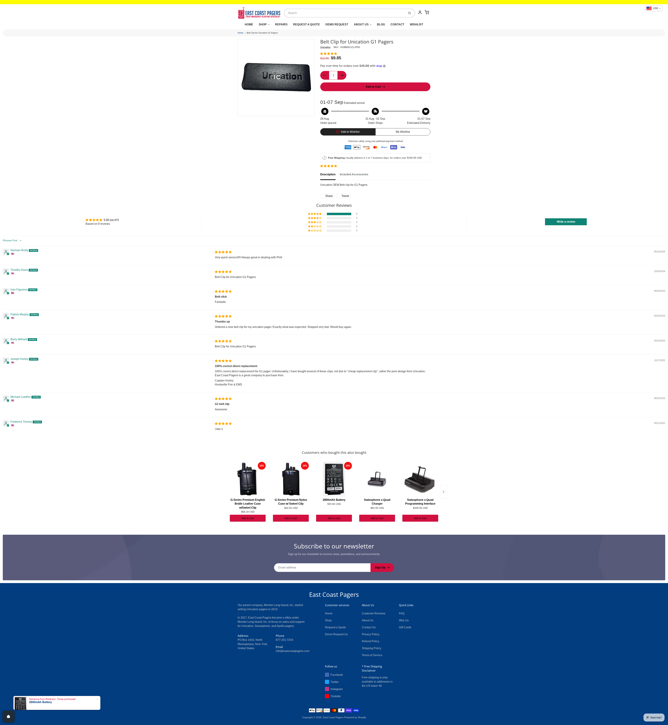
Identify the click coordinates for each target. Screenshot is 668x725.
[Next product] (443, 492)
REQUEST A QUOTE (306, 24)
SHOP (263, 24)
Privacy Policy (370, 634)
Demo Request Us (336, 634)
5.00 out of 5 (111, 219)
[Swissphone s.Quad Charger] (377, 479)
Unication (325, 47)
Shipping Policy (371, 648)
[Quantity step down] (324, 75)
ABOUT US (361, 24)
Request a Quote (335, 627)
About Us (367, 620)
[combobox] (344, 13)
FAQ (401, 613)
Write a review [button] (566, 221)
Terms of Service (372, 655)
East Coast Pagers (334, 594)
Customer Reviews (373, 613)
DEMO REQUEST (336, 24)
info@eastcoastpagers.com (292, 651)
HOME (249, 24)
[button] (328, 53)
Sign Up (380, 567)
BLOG (381, 24)
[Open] (8, 716)
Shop (328, 620)
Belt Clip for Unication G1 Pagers (262, 33)
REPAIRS (281, 24)
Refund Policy (370, 641)
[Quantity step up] (342, 75)
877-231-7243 (284, 639)
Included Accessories (354, 174)
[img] (223, 252)
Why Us (404, 620)
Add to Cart (247, 518)
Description (328, 174)
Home (240, 33)
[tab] (330, 175)
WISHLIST (416, 24)
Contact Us (369, 627)
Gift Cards (405, 627)
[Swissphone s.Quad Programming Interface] (420, 479)
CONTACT (397, 24)
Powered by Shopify (355, 717)
